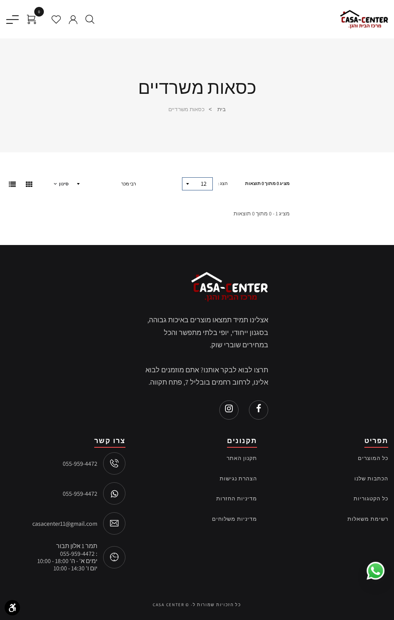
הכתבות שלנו (371, 478)
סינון (63, 184)
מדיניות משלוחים (234, 518)
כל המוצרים (373, 458)
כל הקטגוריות (371, 498)
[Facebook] (258, 410)
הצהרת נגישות (238, 478)
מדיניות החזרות (236, 498)
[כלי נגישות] (12, 607)
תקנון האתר (242, 458)
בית (221, 109)
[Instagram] (229, 410)
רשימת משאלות (367, 518)
